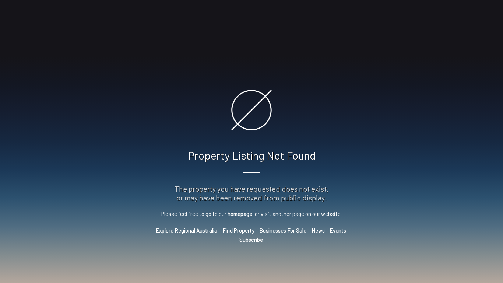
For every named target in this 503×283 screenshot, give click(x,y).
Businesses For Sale (282, 230)
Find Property (238, 230)
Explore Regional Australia (186, 230)
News (318, 230)
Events (338, 230)
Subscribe (251, 239)
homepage (240, 213)
